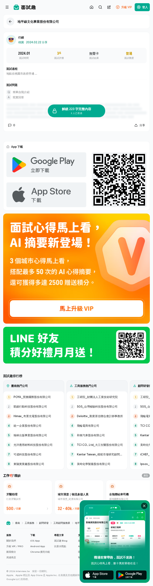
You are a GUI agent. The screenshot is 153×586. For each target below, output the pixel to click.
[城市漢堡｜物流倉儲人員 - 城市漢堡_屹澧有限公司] (79, 497)
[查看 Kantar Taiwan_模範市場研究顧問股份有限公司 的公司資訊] (97, 454)
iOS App (35, 540)
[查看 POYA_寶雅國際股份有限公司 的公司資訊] (33, 397)
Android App (37, 546)
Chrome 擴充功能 (40, 551)
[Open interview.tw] (8, 523)
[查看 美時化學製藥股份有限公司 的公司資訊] (97, 464)
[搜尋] (100, 7)
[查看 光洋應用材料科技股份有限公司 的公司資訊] (33, 445)
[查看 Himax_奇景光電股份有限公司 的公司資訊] (33, 416)
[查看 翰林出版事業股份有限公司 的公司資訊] (33, 435)
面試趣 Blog (60, 540)
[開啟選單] (7, 7)
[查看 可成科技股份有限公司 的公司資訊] (33, 454)
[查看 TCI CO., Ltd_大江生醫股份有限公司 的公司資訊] (97, 445)
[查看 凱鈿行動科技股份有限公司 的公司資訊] (33, 406)
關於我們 (11, 540)
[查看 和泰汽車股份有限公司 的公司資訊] (97, 435)
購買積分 (11, 551)
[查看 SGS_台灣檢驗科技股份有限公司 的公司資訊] (97, 406)
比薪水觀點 (60, 546)
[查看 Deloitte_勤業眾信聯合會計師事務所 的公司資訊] (97, 416)
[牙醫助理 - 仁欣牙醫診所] (27, 497)
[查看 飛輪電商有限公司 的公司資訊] (97, 425)
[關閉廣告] (144, 506)
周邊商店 (11, 557)
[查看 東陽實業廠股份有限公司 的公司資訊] (33, 464)
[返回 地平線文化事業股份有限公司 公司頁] (76, 21)
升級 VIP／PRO (14, 546)
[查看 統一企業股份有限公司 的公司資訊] (33, 425)
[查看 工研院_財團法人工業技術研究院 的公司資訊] (97, 397)
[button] (16, 546)
